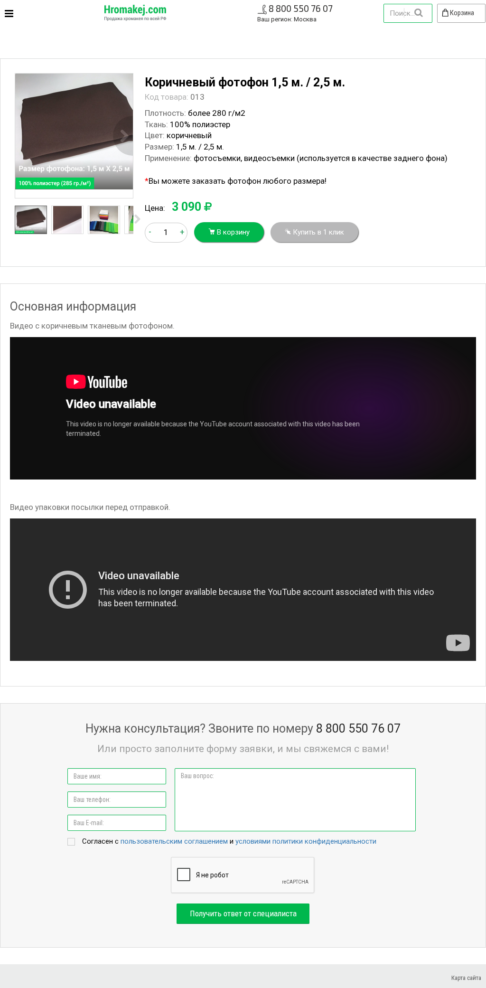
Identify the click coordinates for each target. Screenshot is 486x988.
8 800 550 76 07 (301, 8)
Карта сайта (466, 977)
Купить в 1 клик (317, 232)
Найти (418, 13)
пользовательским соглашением (174, 841)
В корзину (232, 232)
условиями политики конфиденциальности (305, 841)
